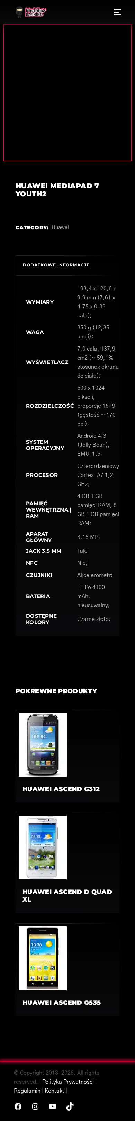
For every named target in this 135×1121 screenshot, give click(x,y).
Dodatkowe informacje (56, 265)
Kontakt (54, 1091)
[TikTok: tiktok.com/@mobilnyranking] (70, 1106)
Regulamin (27, 1091)
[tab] (67, 265)
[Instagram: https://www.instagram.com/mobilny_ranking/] (35, 1106)
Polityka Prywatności (68, 1082)
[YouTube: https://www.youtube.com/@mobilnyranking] (52, 1106)
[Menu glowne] (117, 12)
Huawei (60, 227)
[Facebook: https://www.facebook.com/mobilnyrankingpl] (18, 1106)
